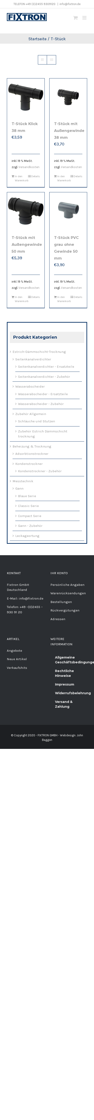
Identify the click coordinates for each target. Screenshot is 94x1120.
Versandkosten (28, 167)
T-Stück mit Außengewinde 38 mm (69, 131)
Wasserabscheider (30, 386)
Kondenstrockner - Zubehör (40, 471)
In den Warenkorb (20, 178)
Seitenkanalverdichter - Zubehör (44, 377)
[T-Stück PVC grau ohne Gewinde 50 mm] (68, 211)
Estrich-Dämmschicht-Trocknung (39, 352)
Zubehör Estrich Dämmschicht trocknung (42, 434)
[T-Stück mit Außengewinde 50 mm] (25, 211)
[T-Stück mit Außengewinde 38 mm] (68, 97)
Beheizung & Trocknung (32, 446)
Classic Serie (28, 506)
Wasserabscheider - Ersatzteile (43, 394)
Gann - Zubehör (30, 526)
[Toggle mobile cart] (75, 17)
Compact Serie (29, 516)
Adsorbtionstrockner (31, 454)
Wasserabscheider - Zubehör (41, 404)
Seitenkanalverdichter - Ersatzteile (46, 366)
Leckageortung (27, 536)
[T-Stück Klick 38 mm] (25, 97)
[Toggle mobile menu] (84, 17)
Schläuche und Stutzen (36, 421)
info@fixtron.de (70, 4)
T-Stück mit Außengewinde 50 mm (27, 245)
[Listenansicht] (51, 59)
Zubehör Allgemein (30, 414)
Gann (19, 488)
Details (35, 176)
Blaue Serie (27, 496)
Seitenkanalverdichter (33, 359)
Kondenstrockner (29, 464)
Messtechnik (23, 481)
